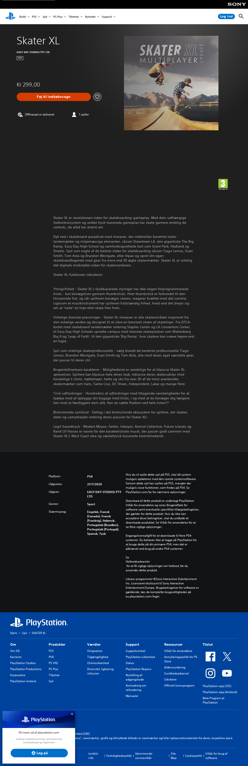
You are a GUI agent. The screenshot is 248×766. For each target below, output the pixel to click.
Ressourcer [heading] (173, 644)
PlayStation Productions (26, 669)
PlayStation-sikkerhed (140, 657)
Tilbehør (74, 16)
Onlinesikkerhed (98, 663)
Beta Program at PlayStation (213, 700)
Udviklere (170, 679)
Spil (45, 16)
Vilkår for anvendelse (178, 651)
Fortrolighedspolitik (119, 756)
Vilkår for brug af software (216, 755)
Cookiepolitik (193, 756)
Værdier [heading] (94, 644)
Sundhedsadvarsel (176, 673)
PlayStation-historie (23, 681)
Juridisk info (93, 755)
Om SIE (15, 651)
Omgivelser (94, 651)
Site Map (174, 755)
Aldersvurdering (174, 667)
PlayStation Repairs (138, 669)
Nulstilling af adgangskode (135, 677)
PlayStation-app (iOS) (217, 686)
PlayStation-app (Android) (220, 692)
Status (130, 663)
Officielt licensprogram (179, 685)
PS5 (34, 16)
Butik (22, 16)
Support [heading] (132, 644)
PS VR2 (53, 663)
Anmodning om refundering (136, 687)
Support (107, 16)
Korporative (17, 675)
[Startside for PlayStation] (10, 16)
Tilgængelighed (97, 657)
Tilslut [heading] (208, 644)
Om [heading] (13, 644)
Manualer (132, 696)
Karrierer (16, 657)
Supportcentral (135, 651)
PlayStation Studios (23, 663)
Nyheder (90, 16)
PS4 (51, 657)
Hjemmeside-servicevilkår (144, 755)
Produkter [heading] (57, 644)
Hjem (13, 633)
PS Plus (57, 16)
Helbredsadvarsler (138, 562)
